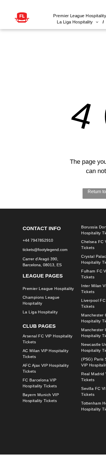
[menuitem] (78, 22)
